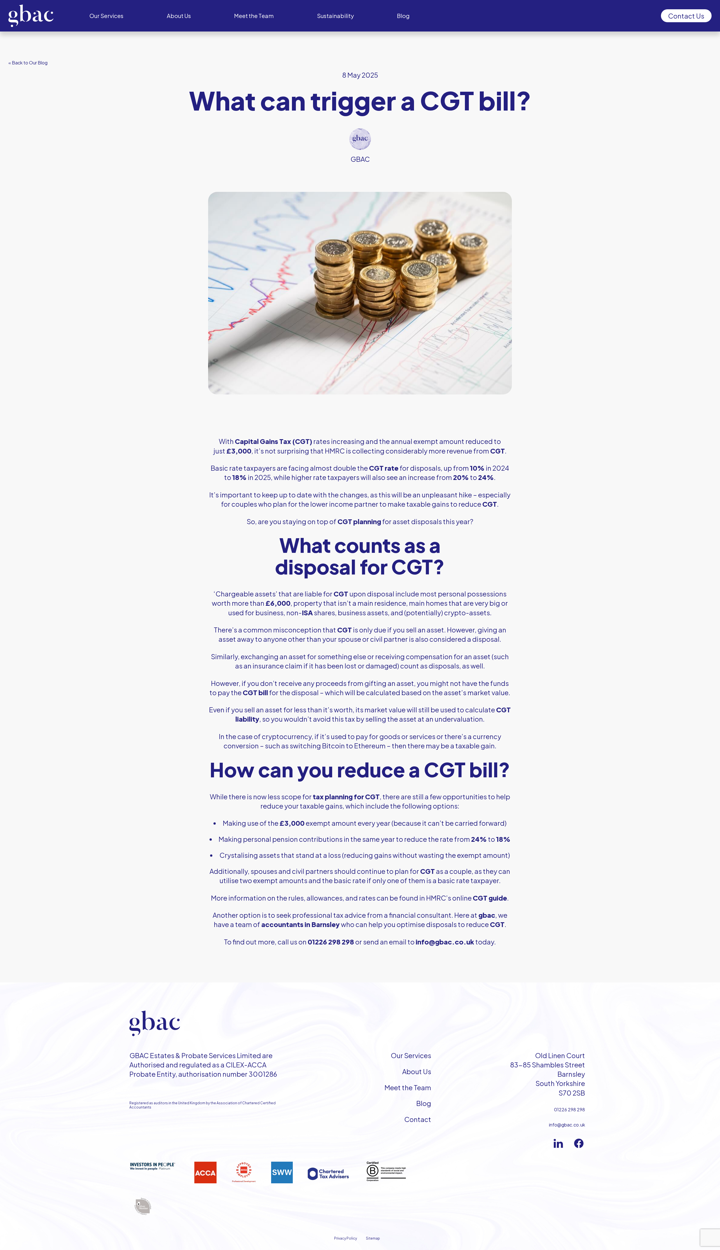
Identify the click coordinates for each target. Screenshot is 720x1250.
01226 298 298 (569, 1109)
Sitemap (373, 1238)
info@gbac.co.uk (567, 1125)
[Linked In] (558, 1143)
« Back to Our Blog (28, 63)
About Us (416, 1071)
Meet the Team (407, 1087)
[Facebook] (579, 1143)
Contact (417, 1119)
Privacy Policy (345, 1238)
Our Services (411, 1055)
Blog (423, 1103)
